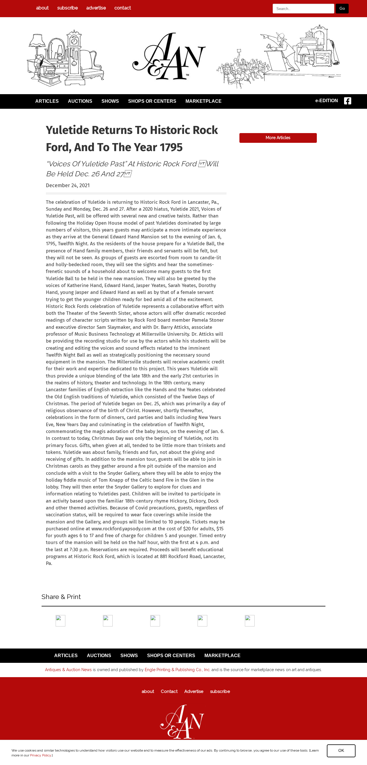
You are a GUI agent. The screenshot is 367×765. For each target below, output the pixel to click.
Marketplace (204, 101)
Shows (110, 101)
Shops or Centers (152, 101)
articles (47, 101)
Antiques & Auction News (68, 669)
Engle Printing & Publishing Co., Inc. (177, 669)
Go (342, 8)
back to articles (60, 570)
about (42, 8)
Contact (122, 8)
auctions (80, 101)
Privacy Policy (40, 755)
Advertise (96, 8)
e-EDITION (326, 100)
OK (341, 750)
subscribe (67, 8)
